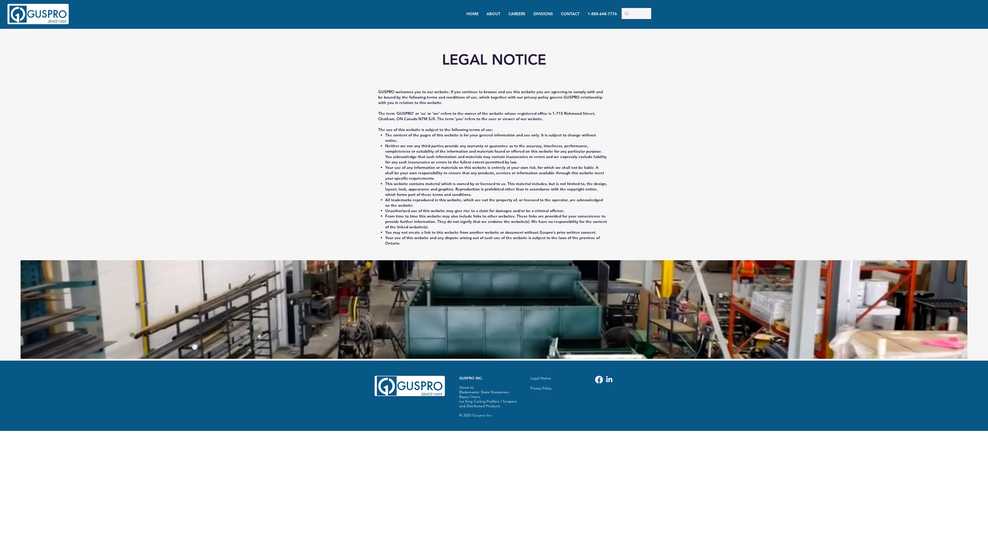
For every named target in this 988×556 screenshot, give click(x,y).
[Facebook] (599, 380)
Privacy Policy (541, 388)
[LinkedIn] (609, 380)
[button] (493, 14)
